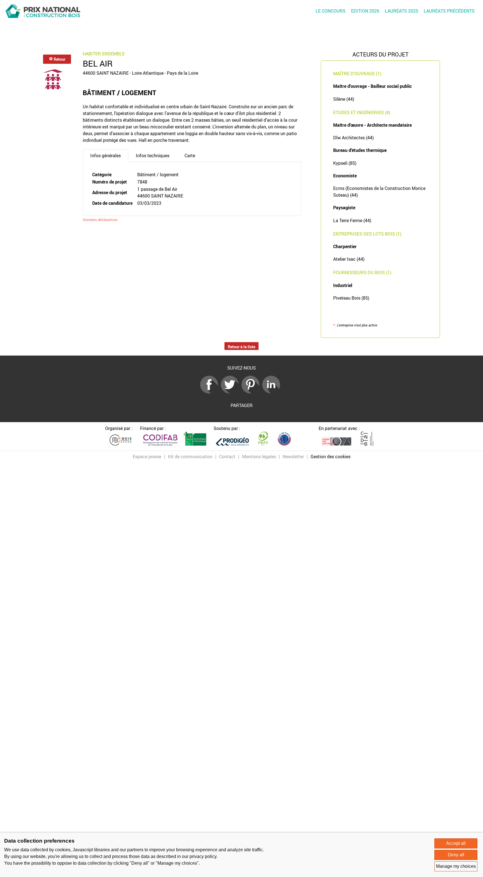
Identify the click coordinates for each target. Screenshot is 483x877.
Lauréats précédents (449, 11)
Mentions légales (259, 456)
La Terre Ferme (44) (352, 220)
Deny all (456, 854)
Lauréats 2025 (401, 11)
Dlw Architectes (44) (353, 138)
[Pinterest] (252, 392)
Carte (189, 155)
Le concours (330, 11)
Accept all (456, 843)
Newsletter (293, 456)
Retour (59, 59)
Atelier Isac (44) (348, 259)
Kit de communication (190, 456)
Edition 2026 (365, 11)
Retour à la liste (241, 346)
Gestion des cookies (331, 456)
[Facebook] (210, 392)
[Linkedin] (272, 392)
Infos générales (105, 155)
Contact (227, 456)
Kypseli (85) (344, 163)
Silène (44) (343, 99)
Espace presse (147, 456)
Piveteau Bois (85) (351, 298)
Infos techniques (152, 155)
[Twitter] (231, 392)
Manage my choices (456, 866)
